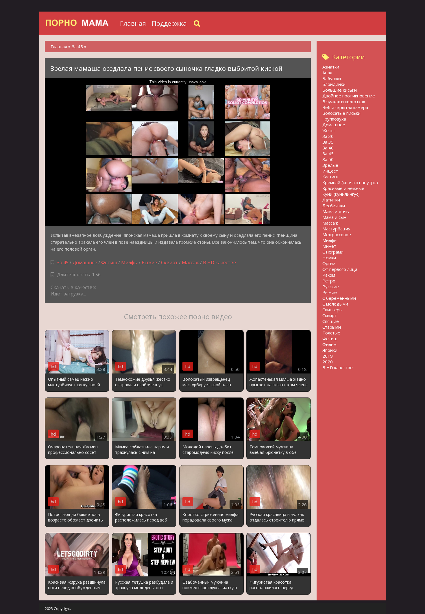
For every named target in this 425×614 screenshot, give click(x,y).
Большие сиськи (339, 90)
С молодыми (335, 304)
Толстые (331, 333)
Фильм (329, 344)
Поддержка (169, 23)
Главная (133, 23)
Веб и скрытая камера (345, 107)
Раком (328, 275)
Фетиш (109, 262)
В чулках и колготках (343, 101)
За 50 (328, 159)
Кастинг (330, 177)
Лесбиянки (333, 205)
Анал (327, 72)
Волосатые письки (341, 113)
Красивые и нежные (343, 188)
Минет (329, 246)
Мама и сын (334, 217)
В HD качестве (219, 262)
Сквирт (169, 262)
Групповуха (334, 119)
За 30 (328, 136)
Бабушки (331, 78)
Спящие (330, 321)
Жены (328, 130)
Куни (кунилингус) (341, 194)
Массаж (190, 262)
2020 (327, 362)
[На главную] (81, 23)
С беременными (339, 298)
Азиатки (330, 67)
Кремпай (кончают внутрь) (350, 182)
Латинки (331, 200)
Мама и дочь (335, 211)
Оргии (328, 263)
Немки (329, 257)
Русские (330, 286)
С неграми (332, 252)
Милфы (129, 262)
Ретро (328, 281)
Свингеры (332, 309)
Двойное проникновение (348, 96)
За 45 (63, 262)
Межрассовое (336, 234)
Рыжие (149, 262)
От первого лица (339, 269)
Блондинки (333, 84)
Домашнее (85, 262)
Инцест (330, 171)
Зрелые (330, 165)
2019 (327, 356)
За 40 (328, 148)
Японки (329, 350)
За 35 (328, 142)
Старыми (331, 327)
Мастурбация (336, 229)
